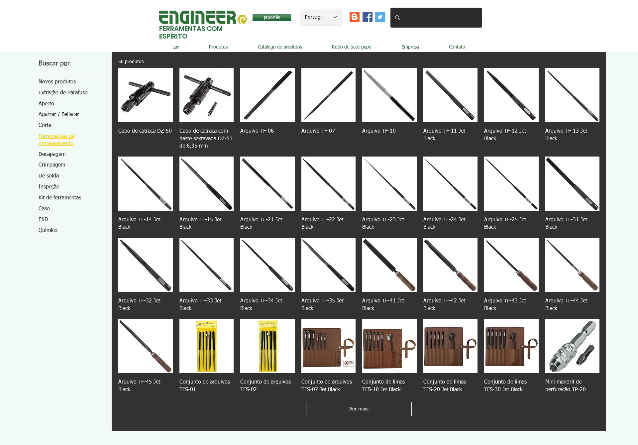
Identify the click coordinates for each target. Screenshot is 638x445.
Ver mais (359, 408)
